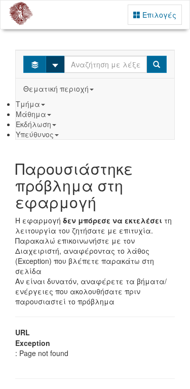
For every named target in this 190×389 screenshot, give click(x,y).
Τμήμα (28, 104)
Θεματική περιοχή (56, 89)
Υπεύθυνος (35, 134)
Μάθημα (31, 114)
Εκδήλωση (33, 124)
